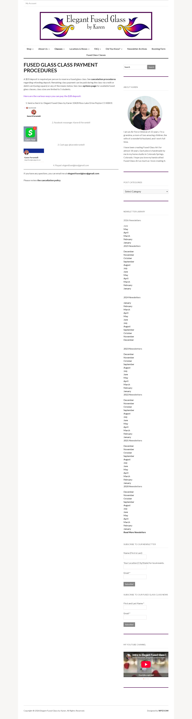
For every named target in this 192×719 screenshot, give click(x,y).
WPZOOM (163, 710)
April (126, 232)
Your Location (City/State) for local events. (144, 563)
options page (89, 85)
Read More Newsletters (135, 532)
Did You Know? (113, 48)
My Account (31, 3)
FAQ (96, 48)
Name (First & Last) (133, 553)
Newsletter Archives (137, 48)
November (129, 254)
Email (127, 573)
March (127, 235)
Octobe (127, 406)
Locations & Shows (78, 48)
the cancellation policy (49, 180)
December (129, 251)
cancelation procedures (103, 79)
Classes (59, 48)
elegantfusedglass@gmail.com (83, 173)
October (128, 258)
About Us (43, 48)
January (127, 242)
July (125, 268)
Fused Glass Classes (96, 55)
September (129, 261)
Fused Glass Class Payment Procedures (61, 67)
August (127, 265)
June (126, 271)
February (128, 239)
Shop (29, 48)
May (126, 229)
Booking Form (158, 48)
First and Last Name (134, 603)
